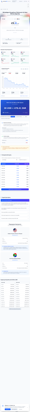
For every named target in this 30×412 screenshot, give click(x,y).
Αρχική (1, 9)
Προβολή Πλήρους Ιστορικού (24, 95)
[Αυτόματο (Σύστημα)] (28, 6)
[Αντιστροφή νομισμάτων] (15, 19)
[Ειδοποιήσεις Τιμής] (28, 1)
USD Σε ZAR (4, 9)
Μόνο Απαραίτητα (14, 409)
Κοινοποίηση (12, 116)
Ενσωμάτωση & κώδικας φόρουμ (5, 118)
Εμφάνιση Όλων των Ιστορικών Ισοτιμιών (15, 189)
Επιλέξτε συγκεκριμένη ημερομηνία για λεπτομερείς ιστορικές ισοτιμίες (11, 157)
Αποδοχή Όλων (8, 409)
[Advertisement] (15, 5)
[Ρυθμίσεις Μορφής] (28, 4)
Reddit (26, 116)
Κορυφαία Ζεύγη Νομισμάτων (14, 1)
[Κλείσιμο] (27, 407)
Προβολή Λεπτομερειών (22, 159)
